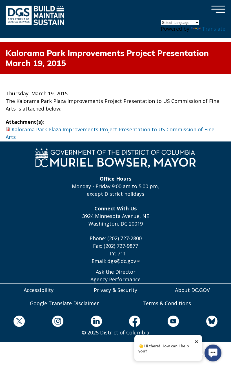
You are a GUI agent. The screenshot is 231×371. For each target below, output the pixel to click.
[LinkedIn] (96, 322)
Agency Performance (115, 279)
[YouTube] (173, 322)
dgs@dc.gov (121, 261)
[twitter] (19, 322)
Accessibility (39, 290)
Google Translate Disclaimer (64, 303)
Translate (213, 28)
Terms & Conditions (167, 303)
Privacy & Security (115, 290)
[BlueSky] (211, 322)
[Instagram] (58, 322)
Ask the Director (116, 271)
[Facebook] (134, 322)
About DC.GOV (192, 290)
